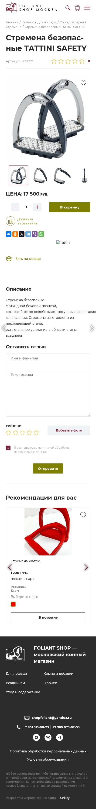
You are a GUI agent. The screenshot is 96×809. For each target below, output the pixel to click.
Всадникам (15, 683)
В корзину (69, 207)
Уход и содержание (23, 692)
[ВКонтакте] (8, 234)
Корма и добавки (58, 673)
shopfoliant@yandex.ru (52, 718)
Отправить (48, 468)
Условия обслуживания (48, 759)
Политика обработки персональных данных (48, 751)
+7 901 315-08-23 (36, 727)
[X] (21, 234)
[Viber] (35, 234)
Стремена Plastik (25, 561)
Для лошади (16, 673)
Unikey (65, 798)
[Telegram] (28, 234)
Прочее (50, 683)
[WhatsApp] (41, 234)
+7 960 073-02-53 (66, 727)
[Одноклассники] (15, 234)
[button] (67, 7)
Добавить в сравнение (27, 221)
